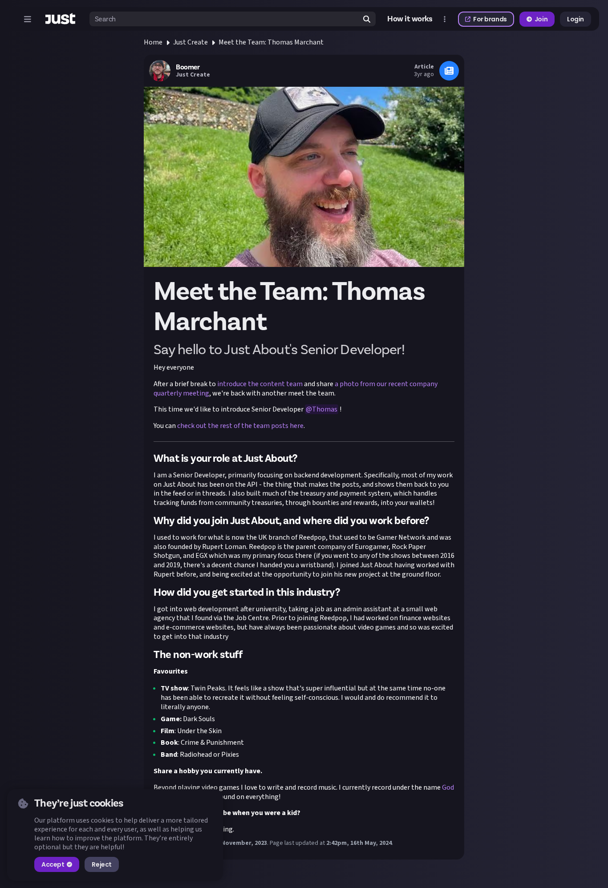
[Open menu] (27, 19)
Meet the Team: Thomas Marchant (271, 42)
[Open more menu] (445, 19)
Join (541, 19)
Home (153, 42)
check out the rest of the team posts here (240, 426)
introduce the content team (260, 384)
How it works (410, 19)
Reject (101, 864)
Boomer (187, 67)
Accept (52, 864)
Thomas (324, 409)
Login (575, 19)
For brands (490, 19)
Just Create (190, 42)
